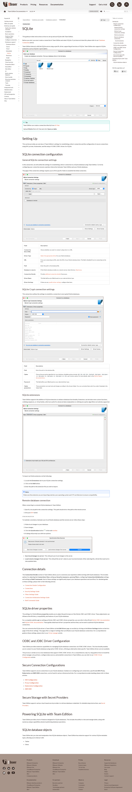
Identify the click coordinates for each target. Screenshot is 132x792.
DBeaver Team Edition (33, 771)
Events (106, 774)
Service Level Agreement (111, 785)
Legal (105, 780)
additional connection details (53, 274)
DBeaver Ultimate (32, 765)
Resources (43, 4)
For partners (56, 780)
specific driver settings (55, 282)
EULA (105, 789)
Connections (29, 588)
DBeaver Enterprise (32, 763)
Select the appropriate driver (48, 256)
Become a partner (58, 783)
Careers (80, 789)
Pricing (33, 4)
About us (81, 780)
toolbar (55, 530)
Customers (81, 785)
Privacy (106, 783)
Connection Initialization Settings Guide (37, 597)
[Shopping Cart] (119, 4)
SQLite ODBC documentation (34, 622)
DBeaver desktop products (34, 783)
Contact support (109, 776)
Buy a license (82, 763)
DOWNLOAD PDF (94, 11)
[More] (108, 20)
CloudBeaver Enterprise (33, 769)
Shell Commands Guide (32, 600)
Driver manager (53, 633)
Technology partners (58, 787)
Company (81, 783)
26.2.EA (31, 11)
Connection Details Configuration (35, 585)
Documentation (57, 4)
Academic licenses (83, 769)
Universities (56, 789)
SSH (32, 512)
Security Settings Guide (32, 591)
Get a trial (103, 4)
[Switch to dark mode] (101, 11)
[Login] (126, 4)
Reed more (79, 270)
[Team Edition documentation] (4, 11)
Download (56, 760)
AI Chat (57, 125)
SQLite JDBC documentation (101, 620)
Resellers (55, 785)
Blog (105, 769)
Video (106, 771)
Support (92, 4)
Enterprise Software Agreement (113, 787)
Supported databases (110, 763)
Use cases (107, 767)
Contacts (81, 787)
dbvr (28, 774)
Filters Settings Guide (31, 594)
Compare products (32, 776)
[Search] (112, 4)
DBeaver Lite (30, 767)
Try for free (81, 767)
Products (24, 4)
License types (82, 765)
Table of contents (118, 18)
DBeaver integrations (110, 765)
